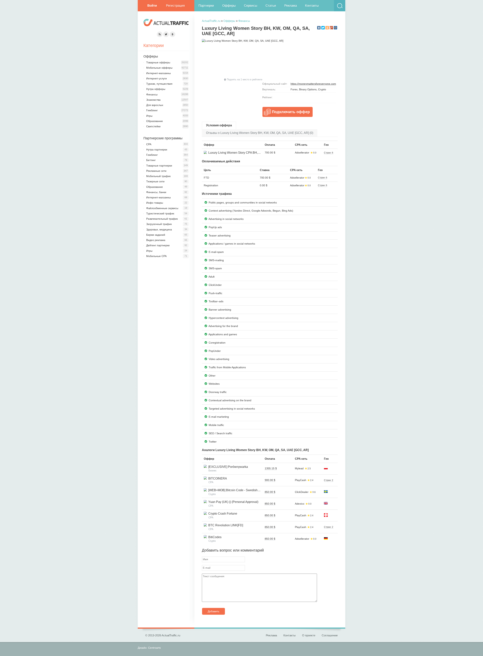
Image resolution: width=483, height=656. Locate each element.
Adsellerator (302, 152)
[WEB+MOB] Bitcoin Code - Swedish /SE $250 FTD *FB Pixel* (249, 490)
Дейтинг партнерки (158, 245)
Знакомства (153, 99)
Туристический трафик (160, 213)
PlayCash (300, 480)
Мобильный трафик (158, 176)
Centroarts (154, 647)
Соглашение (330, 635)
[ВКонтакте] (319, 27)
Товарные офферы (158, 62)
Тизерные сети (155, 181)
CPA (148, 144)
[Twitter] (323, 27)
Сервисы (250, 5)
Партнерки (206, 5)
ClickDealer (301, 491)
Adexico (299, 503)
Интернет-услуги (156, 78)
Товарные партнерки (159, 165)
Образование (154, 121)
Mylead (299, 468)
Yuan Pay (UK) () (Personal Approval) (232, 501)
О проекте (308, 635)
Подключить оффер (291, 112)
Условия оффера (219, 125)
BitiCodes (214, 537)
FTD (206, 177)
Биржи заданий (155, 234)
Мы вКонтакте (172, 34)
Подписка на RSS (159, 34)
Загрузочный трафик (159, 224)
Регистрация (175, 5)
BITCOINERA (217, 478)
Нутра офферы (155, 89)
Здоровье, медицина (159, 229)
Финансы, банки (156, 192)
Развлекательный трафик (162, 218)
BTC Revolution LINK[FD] (225, 525)
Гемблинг (152, 110)
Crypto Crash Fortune (222, 513)
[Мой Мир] (335, 27)
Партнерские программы (162, 138)
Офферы (229, 5)
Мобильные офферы (159, 67)
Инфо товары (154, 202)
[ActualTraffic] (166, 23)
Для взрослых (154, 105)
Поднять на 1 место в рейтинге (244, 79)
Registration (211, 185)
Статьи (270, 5)
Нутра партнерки (156, 149)
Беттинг (151, 160)
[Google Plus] (331, 27)
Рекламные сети (156, 170)
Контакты (312, 5)
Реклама (290, 5)
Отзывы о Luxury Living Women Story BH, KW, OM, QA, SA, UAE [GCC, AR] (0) (259, 132)
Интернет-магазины (158, 73)
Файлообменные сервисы (162, 208)
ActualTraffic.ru (211, 20)
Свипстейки (153, 126)
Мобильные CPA (156, 256)
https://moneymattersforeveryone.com (313, 83)
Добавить (213, 611)
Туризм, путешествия (159, 83)
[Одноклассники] (327, 27)
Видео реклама (155, 240)
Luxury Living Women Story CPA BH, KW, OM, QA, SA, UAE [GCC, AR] (255, 152)
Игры (149, 115)
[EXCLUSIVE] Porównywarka (227, 466)
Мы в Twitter (166, 34)
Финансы (244, 20)
